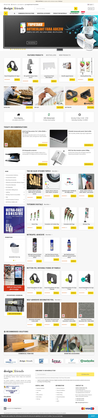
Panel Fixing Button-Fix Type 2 (86, 288)
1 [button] (13, 260)
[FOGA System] (26, 361)
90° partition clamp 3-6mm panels (30, 76)
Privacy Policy (47, 381)
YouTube (9, 400)
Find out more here (57, 416)
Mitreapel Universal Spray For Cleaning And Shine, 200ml (34, 256)
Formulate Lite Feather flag (52, 224)
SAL (57, 399)
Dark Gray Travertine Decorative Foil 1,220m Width (86, 320)
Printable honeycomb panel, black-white (79, 131)
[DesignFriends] (14, 8)
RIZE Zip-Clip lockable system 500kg (78, 150)
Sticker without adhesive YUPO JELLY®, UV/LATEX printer (34, 192)
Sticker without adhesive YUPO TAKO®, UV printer (52, 191)
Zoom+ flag (35, 224)
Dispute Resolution (61, 396)
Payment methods (40, 388)
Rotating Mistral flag (86, 76)
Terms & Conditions (61, 390)
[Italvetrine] (57, 361)
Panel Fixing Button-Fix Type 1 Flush (69, 288)
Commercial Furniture (26, 353)
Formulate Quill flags (69, 224)
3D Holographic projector (29, 150)
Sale (37, 392)
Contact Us (21, 4)
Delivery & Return (60, 388)
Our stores (38, 390)
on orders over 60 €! (18, 119)
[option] (12, 70)
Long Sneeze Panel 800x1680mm (49, 76)
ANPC (58, 401)
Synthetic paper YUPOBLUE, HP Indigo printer (69, 191)
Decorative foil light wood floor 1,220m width (88, 46)
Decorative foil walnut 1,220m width (34, 320)
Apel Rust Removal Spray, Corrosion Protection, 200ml (52, 255)
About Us (14, 4)
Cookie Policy (59, 394)
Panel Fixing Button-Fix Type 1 (12, 76)
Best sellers (39, 396)
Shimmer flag (86, 224)
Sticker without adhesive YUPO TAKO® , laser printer (86, 191)
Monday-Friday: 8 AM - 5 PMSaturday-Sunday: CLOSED (79, 119)
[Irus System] (41, 361)
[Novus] (87, 361)
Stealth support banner (67, 76)
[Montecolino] (72, 361)
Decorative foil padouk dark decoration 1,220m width (52, 320)
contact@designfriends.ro (82, 402)
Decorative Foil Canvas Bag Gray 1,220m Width (88, 30)
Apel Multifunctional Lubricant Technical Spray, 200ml (69, 256)
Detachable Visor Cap (14, 257)
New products (39, 394)
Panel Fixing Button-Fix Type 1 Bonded (52, 288)
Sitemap (38, 399)
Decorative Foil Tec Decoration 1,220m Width (69, 320)
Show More (55, 171)
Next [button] (94, 361)
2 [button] (15, 260)
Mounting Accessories (72, 353)
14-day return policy (49, 119)
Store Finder (7, 4)
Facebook (5, 400)
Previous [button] (4, 361)
